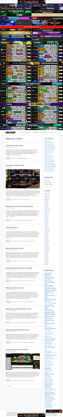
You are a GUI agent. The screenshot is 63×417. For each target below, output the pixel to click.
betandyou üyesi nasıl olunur (25, 199)
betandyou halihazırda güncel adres (48, 333)
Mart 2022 (46, 254)
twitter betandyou (47, 405)
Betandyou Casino (47, 298)
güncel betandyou (48, 401)
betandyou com (53, 303)
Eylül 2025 (46, 196)
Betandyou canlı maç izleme (49, 296)
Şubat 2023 (46, 237)
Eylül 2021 (46, 264)
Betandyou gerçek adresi (49, 306)
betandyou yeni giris (47, 382)
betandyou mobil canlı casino (47, 344)
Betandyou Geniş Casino (49, 144)
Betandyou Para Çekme (14, 288)
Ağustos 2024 (47, 208)
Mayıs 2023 (46, 232)
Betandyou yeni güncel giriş (48, 384)
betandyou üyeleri (46, 389)
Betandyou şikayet (49, 392)
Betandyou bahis (47, 280)
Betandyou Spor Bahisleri (48, 361)
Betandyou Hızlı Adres (48, 155)
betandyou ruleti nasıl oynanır (48, 357)
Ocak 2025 (46, 202)
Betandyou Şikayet (36, 132)
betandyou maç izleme (48, 343)
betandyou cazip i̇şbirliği (47, 303)
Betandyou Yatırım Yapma (48, 378)
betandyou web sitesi (47, 375)
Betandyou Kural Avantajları (49, 161)
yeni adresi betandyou (48, 406)
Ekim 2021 (46, 262)
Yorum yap (8, 159)
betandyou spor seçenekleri (48, 363)
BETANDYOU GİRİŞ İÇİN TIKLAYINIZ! (31, 26)
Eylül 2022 (46, 245)
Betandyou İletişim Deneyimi (49, 147)
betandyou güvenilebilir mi (48, 326)
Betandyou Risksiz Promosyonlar (50, 164)
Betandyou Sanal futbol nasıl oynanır (19, 206)
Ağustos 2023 (47, 227)
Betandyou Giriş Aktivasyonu (49, 167)
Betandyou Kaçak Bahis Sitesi (17, 350)
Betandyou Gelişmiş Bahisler (49, 148)
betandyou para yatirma (48, 351)
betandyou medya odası (10, 199)
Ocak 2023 (46, 238)
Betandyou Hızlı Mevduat (49, 156)
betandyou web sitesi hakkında (48, 376)
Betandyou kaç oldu (49, 339)
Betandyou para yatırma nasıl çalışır (19, 268)
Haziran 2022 (46, 249)
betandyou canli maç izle (49, 286)
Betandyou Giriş (28, 132)
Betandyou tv (47, 368)
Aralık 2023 (46, 221)
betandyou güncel (48, 317)
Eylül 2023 (46, 226)
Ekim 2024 (46, 205)
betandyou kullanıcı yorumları (48, 340)
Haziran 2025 (46, 197)
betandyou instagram (48, 336)
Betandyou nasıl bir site (49, 348)
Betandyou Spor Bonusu (48, 142)
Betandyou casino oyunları (50, 299)
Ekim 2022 (46, 243)
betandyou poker (55, 352)
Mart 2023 (46, 235)
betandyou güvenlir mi (47, 329)
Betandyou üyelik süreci (15, 248)
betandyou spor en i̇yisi (10, 158)
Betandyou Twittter (44, 132)
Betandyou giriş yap (17, 220)
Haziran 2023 (46, 230)
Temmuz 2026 (47, 193)
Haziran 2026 (46, 194)
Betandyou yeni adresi (48, 381)
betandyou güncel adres (48, 318)
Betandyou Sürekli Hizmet (49, 150)
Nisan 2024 (46, 215)
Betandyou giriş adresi (50, 314)
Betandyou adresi (49, 277)
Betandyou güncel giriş (49, 324)
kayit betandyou (47, 403)
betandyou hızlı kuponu (47, 335)
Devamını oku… (19, 154)
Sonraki (10, 386)
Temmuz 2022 (47, 248)
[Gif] (31, 63)
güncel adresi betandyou (48, 400)
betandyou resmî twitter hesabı (48, 356)
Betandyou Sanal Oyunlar (49, 163)
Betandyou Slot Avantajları (49, 170)
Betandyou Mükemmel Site (49, 159)
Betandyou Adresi (47, 158)
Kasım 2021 (46, 260)
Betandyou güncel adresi (49, 320)
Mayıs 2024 (46, 213)
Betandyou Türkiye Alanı (48, 169)
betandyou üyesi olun (47, 390)
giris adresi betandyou (48, 397)
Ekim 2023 (46, 224)
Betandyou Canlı (47, 387)
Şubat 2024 (46, 218)
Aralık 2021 (46, 259)
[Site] (15, 46)
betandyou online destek (47, 350)
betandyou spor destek (47, 362)
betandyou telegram (47, 367)
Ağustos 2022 (47, 246)
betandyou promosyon (47, 407)
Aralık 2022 (46, 240)
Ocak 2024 (46, 219)
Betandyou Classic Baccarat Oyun (18, 309)
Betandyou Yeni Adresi (52, 132)
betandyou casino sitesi (47, 300)
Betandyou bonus (48, 285)
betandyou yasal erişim (23, 158)
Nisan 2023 (46, 234)
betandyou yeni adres (48, 379)
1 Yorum (8, 323)
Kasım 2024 (46, 204)
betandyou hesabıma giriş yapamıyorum (49, 334)
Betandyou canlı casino (50, 290)
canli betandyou (47, 395)
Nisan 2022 (46, 253)
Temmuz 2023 (47, 229)
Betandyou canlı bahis (50, 288)
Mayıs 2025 (46, 199)
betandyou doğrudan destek (48, 304)
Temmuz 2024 (47, 210)
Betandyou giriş (49, 312)
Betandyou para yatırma (48, 352)
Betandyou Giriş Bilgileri (48, 388)
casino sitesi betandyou (49, 396)
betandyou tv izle (47, 372)
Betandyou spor (12, 227)
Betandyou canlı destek (48, 292)
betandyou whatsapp (47, 377)
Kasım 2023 (46, 223)
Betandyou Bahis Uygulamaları (50, 166)
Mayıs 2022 (46, 251)
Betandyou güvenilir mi (50, 328)
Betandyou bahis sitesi (10, 220)
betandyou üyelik (52, 389)
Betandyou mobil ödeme (48, 345)
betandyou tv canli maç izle (48, 371)
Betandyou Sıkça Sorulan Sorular (49, 364)
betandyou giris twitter (49, 310)
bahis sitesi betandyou (48, 272)
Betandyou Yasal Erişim (14, 146)
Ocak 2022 (46, 257)
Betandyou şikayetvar (50, 394)
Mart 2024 (46, 216)
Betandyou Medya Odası (15, 165)
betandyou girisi (47, 309)
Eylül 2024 (46, 207)
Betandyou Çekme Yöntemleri (49, 145)
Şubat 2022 (46, 256)
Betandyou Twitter (17, 158)
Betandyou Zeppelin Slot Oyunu (18, 330)
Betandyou (22, 132)
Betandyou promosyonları (25, 220)
